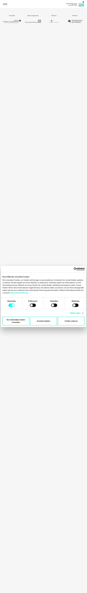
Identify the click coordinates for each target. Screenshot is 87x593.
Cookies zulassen (71, 321)
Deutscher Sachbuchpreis (81, 4)
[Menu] (5, 4)
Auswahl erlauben (43, 321)
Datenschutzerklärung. (19, 293)
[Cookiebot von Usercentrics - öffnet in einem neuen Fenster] (75, 269)
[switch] (33, 305)
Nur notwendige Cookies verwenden (16, 321)
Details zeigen (75, 313)
